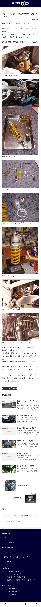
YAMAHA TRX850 (8, 547)
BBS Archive (6, 562)
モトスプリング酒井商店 (14, 574)
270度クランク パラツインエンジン (16, 557)
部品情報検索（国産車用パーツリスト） (20, 577)
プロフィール (9, 542)
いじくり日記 (7, 388)
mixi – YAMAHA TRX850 (14, 571)
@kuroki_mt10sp (12, 588)
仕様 (5, 552)
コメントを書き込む (20, 515)
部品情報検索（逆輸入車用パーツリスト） (21, 580)
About (4, 537)
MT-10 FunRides (11, 594)
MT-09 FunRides (11, 591)
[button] (37, 380)
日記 (15, 388)
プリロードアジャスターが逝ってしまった (21, 28)
